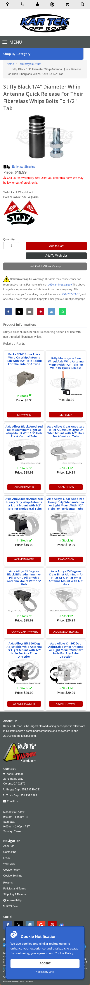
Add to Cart (56, 246)
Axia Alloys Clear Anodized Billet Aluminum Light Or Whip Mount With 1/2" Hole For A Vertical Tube (66, 431)
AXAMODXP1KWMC (66, 632)
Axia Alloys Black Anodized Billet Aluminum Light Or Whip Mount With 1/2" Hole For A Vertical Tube (24, 431)
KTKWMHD (24, 415)
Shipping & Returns (14, 894)
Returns (8, 882)
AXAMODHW (66, 559)
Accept (45, 963)
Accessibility (14, 900)
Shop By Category (17, 54)
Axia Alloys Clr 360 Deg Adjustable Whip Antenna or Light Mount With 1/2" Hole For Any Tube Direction (65, 649)
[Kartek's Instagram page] (30, 925)
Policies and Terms (14, 888)
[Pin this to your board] (40, 311)
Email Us (12, 801)
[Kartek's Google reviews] (42, 925)
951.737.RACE (31, 789)
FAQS (6, 857)
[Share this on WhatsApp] (62, 311)
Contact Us (9, 852)
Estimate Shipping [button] (23, 166)
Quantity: (9, 239)
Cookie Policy (64, 953)
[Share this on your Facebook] (8, 311)
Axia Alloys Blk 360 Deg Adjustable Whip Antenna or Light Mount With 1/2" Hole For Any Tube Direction (24, 649)
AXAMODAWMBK (24, 704)
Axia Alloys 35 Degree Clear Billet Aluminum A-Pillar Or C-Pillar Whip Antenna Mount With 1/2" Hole (66, 577)
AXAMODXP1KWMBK (24, 632)
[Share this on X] (19, 311)
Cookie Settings (12, 875)
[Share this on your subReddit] (51, 311)
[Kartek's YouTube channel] (53, 925)
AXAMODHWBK (24, 559)
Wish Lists (9, 863)
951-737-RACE (71, 294)
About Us (8, 846)
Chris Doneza (26, 981)
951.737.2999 (29, 795)
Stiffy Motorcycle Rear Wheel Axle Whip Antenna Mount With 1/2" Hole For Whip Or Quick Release (66, 363)
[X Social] (19, 925)
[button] (37, 4)
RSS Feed (12, 906)
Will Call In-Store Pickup (45, 266)
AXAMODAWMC (66, 704)
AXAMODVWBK (24, 487)
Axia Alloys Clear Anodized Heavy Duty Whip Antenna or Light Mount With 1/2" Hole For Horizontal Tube (66, 504)
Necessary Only (45, 971)
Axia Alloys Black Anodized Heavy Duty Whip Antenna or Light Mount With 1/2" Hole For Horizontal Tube (24, 504)
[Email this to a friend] (30, 311)
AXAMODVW (66, 487)
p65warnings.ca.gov (60, 284)
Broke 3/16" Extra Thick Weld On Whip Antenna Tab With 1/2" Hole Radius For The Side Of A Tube (24, 359)
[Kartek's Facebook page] (8, 925)
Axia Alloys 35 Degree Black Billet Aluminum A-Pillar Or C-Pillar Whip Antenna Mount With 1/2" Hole (24, 577)
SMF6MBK (65, 415)
